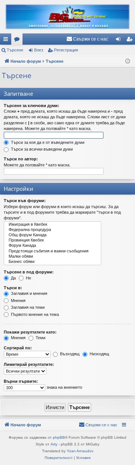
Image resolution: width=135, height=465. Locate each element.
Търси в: (13, 287)
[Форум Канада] (52, 245)
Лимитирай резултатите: (29, 364)
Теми (39, 337)
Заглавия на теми (27, 307)
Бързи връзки (7, 40)
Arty (54, 444)
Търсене (15, 50)
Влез (38, 50)
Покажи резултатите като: (30, 332)
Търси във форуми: (25, 200)
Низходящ (98, 354)
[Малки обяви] (52, 256)
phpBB (59, 437)
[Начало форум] (67, 16)
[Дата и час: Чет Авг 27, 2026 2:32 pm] (127, 61)
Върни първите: (21, 381)
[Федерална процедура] (52, 230)
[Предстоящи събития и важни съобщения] (52, 251)
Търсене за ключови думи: (31, 105)
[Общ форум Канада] (52, 235)
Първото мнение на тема (34, 314)
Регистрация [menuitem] (131, 40)
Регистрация (66, 50)
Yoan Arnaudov (80, 451)
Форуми (18, 40)
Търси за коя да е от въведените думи (47, 142)
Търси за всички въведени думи (41, 149)
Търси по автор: (21, 159)
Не (28, 278)
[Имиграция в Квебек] (52, 224)
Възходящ (69, 354)
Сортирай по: (18, 348)
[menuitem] (87, 39)
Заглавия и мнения (28, 293)
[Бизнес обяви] (52, 261)
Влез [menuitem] (120, 40)
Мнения (18, 300)
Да (13, 278)
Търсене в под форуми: (29, 272)
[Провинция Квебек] (52, 240)
